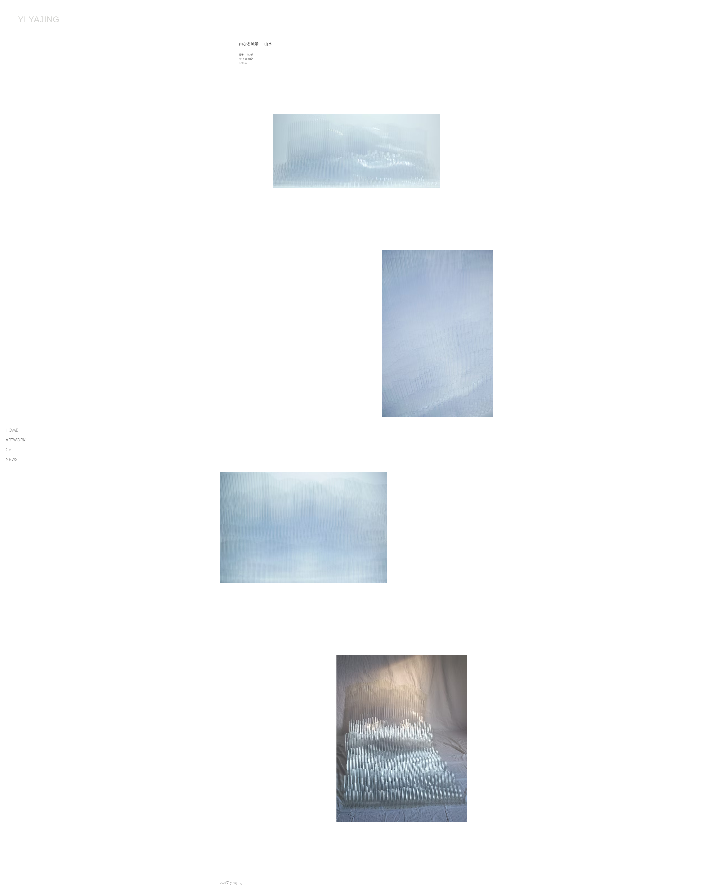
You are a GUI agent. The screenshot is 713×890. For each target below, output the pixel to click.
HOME (12, 430)
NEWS (11, 459)
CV (8, 450)
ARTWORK (16, 440)
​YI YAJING (38, 19)
